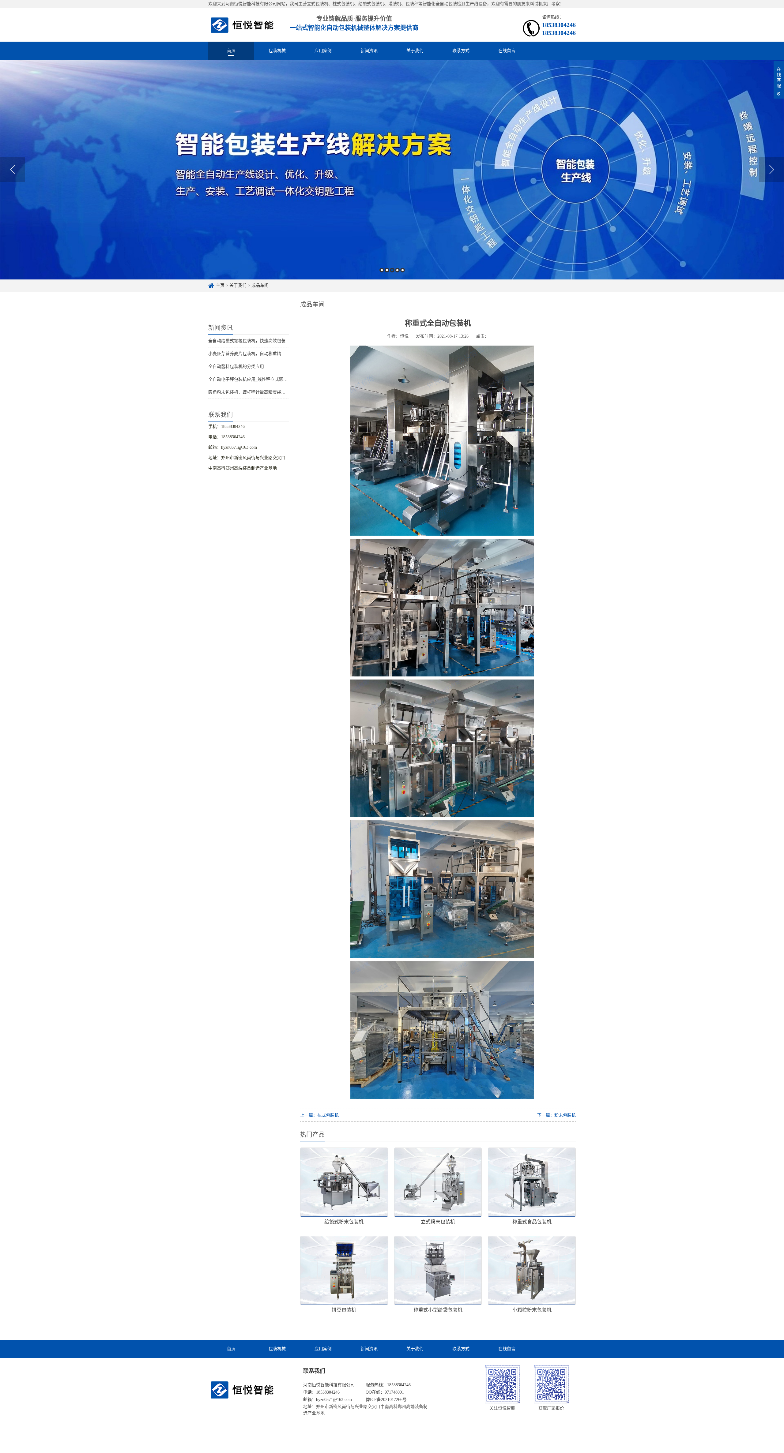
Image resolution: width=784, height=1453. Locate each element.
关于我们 (415, 50)
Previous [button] (12, 169)
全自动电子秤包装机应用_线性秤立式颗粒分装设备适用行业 (265, 379)
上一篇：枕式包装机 (319, 1115)
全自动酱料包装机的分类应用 (236, 366)
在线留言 (506, 50)
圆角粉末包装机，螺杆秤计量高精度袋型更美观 (253, 392)
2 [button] (387, 270)
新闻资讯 (369, 50)
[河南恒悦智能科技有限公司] (242, 24)
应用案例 (323, 50)
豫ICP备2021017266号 (386, 1399)
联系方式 (460, 50)
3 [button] (392, 270)
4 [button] (397, 270)
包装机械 (277, 50)
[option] (392, 169)
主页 (220, 285)
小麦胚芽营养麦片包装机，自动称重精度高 (249, 353)
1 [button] (382, 270)
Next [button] (771, 169)
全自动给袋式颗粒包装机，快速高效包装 (246, 341)
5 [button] (402, 270)
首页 (231, 50)
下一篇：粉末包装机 (556, 1115)
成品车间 (260, 285)
